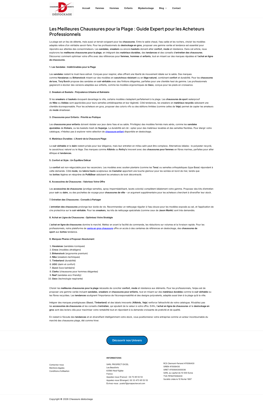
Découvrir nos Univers (127, 340)
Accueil (86, 8)
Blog (161, 8)
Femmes (99, 8)
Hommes (114, 8)
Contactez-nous (56, 365)
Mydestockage (146, 8)
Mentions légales (56, 368)
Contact (176, 8)
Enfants (128, 8)
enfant (120, 131)
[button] (165, 8)
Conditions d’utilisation (59, 371)
